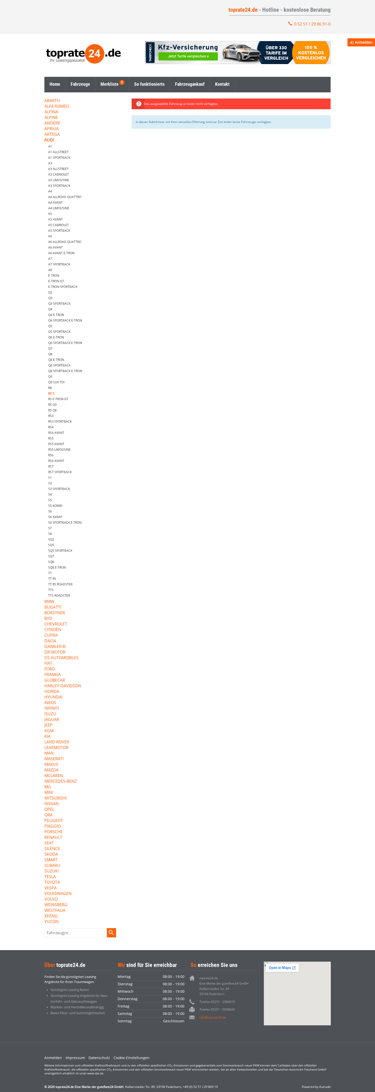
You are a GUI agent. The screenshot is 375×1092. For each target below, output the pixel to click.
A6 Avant (55, 247)
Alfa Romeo (56, 106)
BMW (49, 601)
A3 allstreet (58, 169)
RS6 (51, 455)
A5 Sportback (59, 230)
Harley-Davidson (62, 686)
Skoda (51, 854)
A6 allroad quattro (64, 242)
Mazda (51, 770)
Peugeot (53, 820)
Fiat (48, 663)
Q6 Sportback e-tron (65, 343)
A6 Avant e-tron (61, 253)
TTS (51, 590)
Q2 (50, 292)
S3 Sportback (59, 489)
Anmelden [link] (363, 42)
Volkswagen (58, 893)
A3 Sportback (59, 185)
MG (47, 787)
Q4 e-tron (56, 315)
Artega (52, 134)
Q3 (50, 298)
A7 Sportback (59, 264)
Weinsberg (55, 905)
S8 (50, 534)
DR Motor (55, 652)
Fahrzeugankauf (190, 84)
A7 (50, 258)
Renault (53, 837)
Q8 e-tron (56, 360)
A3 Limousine (58, 180)
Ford (49, 669)
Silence (52, 848)
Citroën (52, 630)
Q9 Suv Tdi (56, 382)
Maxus (51, 764)
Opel (49, 809)
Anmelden (53, 1057)
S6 (50, 511)
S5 (50, 500)
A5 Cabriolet (58, 225)
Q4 (50, 309)
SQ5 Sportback (60, 550)
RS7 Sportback (60, 472)
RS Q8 (52, 410)
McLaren (53, 776)
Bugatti (52, 607)
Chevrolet (55, 624)
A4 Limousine (58, 208)
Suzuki (51, 871)
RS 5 (51, 393)
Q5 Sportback (59, 331)
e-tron (53, 275)
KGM (49, 731)
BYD (48, 618)
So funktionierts (149, 84)
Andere (52, 123)
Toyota (52, 882)
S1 (50, 477)
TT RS (52, 578)
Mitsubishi (55, 798)
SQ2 (51, 539)
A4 (50, 191)
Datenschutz (99, 1057)
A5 (50, 214)
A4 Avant (55, 202)
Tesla (50, 877)
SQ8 (51, 562)
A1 (50, 146)
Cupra (51, 635)
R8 (50, 388)
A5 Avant (55, 219)
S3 (50, 483)
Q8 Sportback (59, 365)
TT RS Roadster (60, 584)
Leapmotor (56, 747)
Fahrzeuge (80, 84)
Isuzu (50, 714)
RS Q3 (52, 404)
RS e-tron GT (58, 399)
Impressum (75, 1057)
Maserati (54, 759)
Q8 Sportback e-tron (65, 371)
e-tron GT (56, 281)
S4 (50, 494)
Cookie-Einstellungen (131, 1057)
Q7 (50, 348)
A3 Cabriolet (58, 174)
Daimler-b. (55, 646)
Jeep (48, 725)
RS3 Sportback (60, 421)
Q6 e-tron (56, 337)
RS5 (51, 438)
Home (54, 84)
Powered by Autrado (316, 1087)
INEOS (50, 703)
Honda (51, 691)
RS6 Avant (56, 461)
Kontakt (222, 84)
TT (50, 573)
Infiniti (51, 708)
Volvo (51, 899)
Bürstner (54, 613)
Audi (49, 140)
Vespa (50, 888)
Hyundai (53, 697)
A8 (50, 270)
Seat (49, 843)
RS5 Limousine (59, 449)
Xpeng (51, 916)
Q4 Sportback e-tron (65, 320)
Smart (51, 860)
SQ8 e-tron (57, 567)
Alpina (51, 112)
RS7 (51, 466)
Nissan (51, 804)
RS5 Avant (56, 444)
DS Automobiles (61, 658)
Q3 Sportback (59, 303)
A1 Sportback (59, 157)
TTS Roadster (59, 595)
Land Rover (56, 742)
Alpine (51, 117)
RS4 (51, 427)
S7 (50, 528)
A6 (50, 236)
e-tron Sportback (62, 287)
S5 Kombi (55, 506)
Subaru (52, 865)
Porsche (53, 832)
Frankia (52, 674)
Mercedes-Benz (60, 781)
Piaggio (52, 826)
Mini (48, 792)
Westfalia (54, 910)
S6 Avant (55, 517)
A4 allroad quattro (64, 197)
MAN (49, 753)
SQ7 (51, 556)
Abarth (52, 101)
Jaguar (51, 719)
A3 (50, 163)
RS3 (51, 416)
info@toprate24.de (212, 1017)
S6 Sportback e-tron (65, 522)
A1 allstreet (58, 152)
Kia (47, 736)
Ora (48, 815)
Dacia (50, 641)
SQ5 (51, 545)
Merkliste (110, 84)
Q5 (50, 326)
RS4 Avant (56, 433)
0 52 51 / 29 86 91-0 (312, 24)
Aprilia (51, 129)
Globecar (54, 680)
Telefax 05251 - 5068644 (217, 1009)
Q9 (50, 376)
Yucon (51, 921)
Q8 (50, 354)
